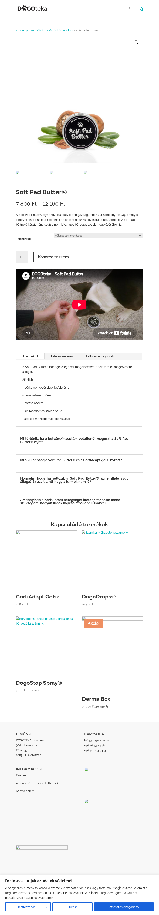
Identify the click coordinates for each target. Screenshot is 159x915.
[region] (79, 895)
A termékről (30, 356)
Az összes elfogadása (124, 907)
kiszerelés (24, 238)
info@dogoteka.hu (96, 740)
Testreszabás (26, 907)
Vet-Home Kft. (26, 745)
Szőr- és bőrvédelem (59, 30)
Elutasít (72, 907)
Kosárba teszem (53, 257)
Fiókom (21, 775)
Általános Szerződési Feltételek (37, 783)
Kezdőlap (22, 30)
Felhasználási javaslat (101, 356)
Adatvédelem (25, 791)
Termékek (37, 30)
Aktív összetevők (62, 356)
